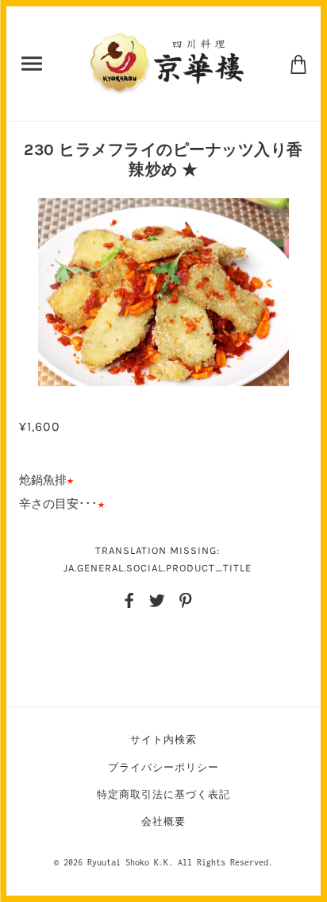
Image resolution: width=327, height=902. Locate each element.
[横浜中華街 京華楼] (166, 62)
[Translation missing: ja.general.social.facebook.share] (129, 599)
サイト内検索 (163, 739)
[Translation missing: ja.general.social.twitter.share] (157, 599)
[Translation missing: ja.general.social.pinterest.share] (186, 599)
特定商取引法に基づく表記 (163, 794)
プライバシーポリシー (163, 767)
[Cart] (298, 63)
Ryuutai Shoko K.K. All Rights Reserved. (180, 862)
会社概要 (163, 821)
